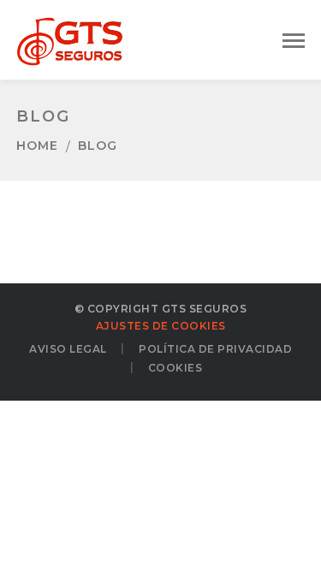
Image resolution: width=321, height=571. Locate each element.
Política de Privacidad (215, 348)
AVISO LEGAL (68, 348)
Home (37, 145)
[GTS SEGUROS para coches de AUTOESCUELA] (69, 37)
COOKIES (175, 367)
